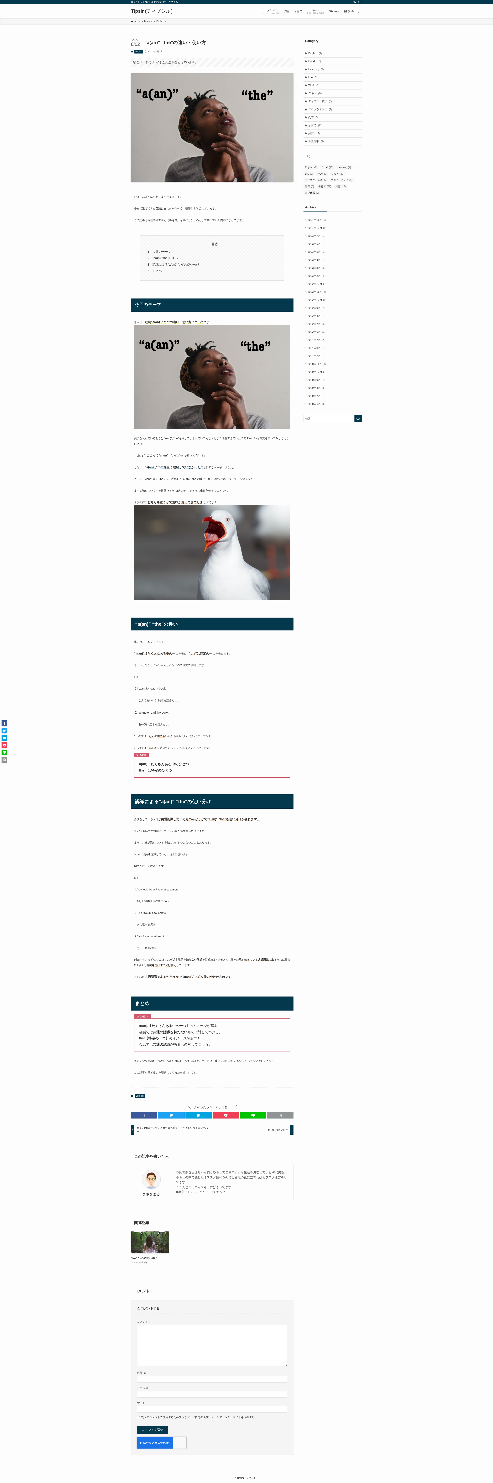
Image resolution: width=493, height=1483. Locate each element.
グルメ (315, 93)
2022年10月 (317, 299)
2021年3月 (316, 347)
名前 (141, 1372)
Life (312, 77)
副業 (313, 117)
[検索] (359, 2)
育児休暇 (316, 141)
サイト (141, 1402)
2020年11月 (317, 363)
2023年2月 (316, 275)
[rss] (354, 2)
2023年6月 (316, 243)
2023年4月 (316, 259)
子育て (315, 125)
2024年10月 (317, 227)
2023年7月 (316, 235)
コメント (144, 1321)
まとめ (157, 271)
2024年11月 (317, 219)
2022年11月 (317, 291)
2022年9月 (316, 307)
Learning (316, 69)
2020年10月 (317, 371)
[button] (144, 1115)
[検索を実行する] (358, 418)
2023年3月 (316, 267)
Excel (314, 61)
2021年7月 (316, 339)
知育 (314, 133)
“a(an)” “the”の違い (165, 258)
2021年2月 (316, 355)
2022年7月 (316, 323)
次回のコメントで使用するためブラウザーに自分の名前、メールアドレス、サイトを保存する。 (199, 1417)
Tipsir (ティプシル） (153, 11)
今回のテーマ (162, 251)
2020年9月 (316, 379)
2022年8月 (316, 315)
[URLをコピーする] (280, 1115)
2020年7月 (316, 395)
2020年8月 (316, 387)
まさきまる (151, 1194)
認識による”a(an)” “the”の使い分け (176, 264)
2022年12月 (317, 283)
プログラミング (320, 109)
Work (313, 85)
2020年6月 (316, 403)
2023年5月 (316, 251)
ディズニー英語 (320, 101)
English (138, 51)
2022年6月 (316, 331)
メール (143, 1387)
